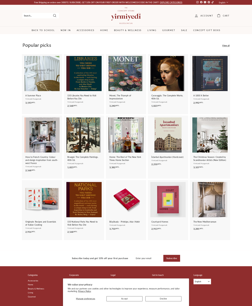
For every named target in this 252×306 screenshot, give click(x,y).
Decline (163, 298)
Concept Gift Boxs (206, 30)
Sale (184, 30)
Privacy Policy (84, 291)
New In (66, 30)
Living (151, 30)
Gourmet (168, 30)
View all (226, 45)
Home (104, 30)
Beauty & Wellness (128, 30)
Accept (124, 298)
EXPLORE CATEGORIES (171, 2)
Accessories (85, 30)
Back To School (43, 30)
